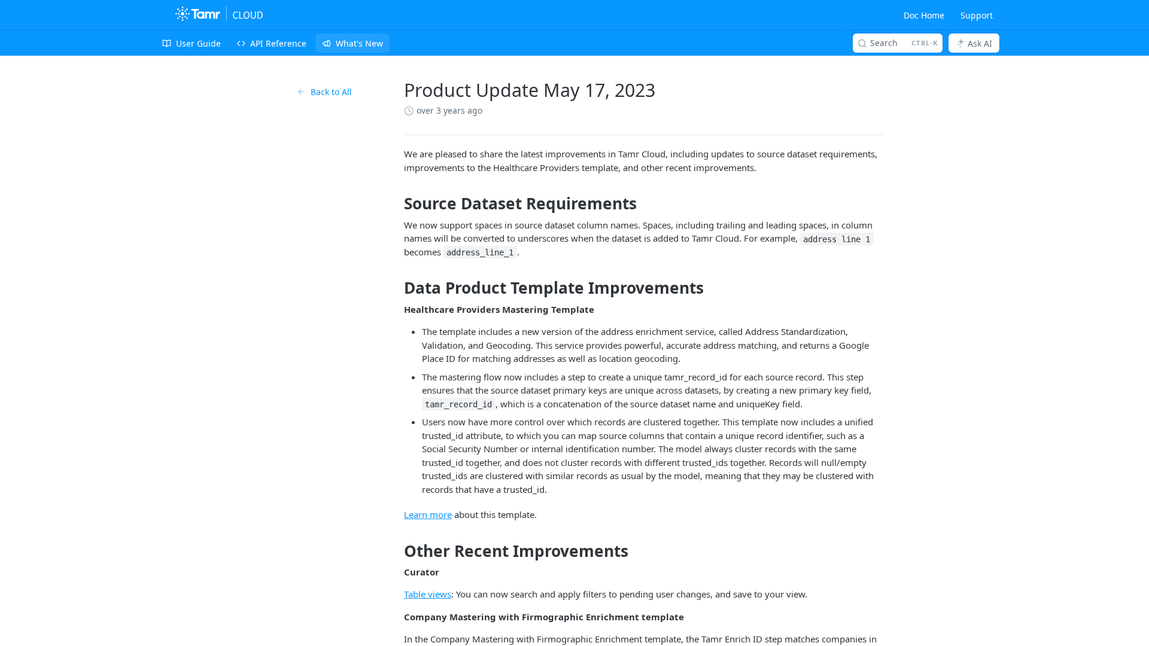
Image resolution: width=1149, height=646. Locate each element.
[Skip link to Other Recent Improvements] (396, 551)
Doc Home (924, 15)
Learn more (428, 514)
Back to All (331, 91)
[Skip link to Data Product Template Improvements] (396, 288)
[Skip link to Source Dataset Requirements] (396, 204)
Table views (427, 594)
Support (976, 15)
